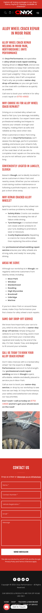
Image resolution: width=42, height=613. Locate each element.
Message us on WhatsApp (29, 477)
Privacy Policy (10, 562)
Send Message (21, 551)
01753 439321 (23, 96)
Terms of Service (25, 562)
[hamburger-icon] (37, 13)
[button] (5, 12)
